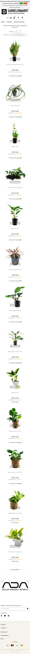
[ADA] (15, 586)
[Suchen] (18, 17)
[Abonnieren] (15, 608)
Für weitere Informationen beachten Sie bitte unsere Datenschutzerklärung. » (15, 6)
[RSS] (8, 616)
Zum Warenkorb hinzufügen (14, 76)
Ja (21, 3)
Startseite (3, 21)
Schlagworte (9, 21)
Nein (25, 3)
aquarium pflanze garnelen (19, 21)
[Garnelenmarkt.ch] (15, 11)
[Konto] (22, 17)
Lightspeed (22, 649)
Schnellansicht (15, 59)
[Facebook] (1, 616)
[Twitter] (5, 616)
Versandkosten (19, 71)
